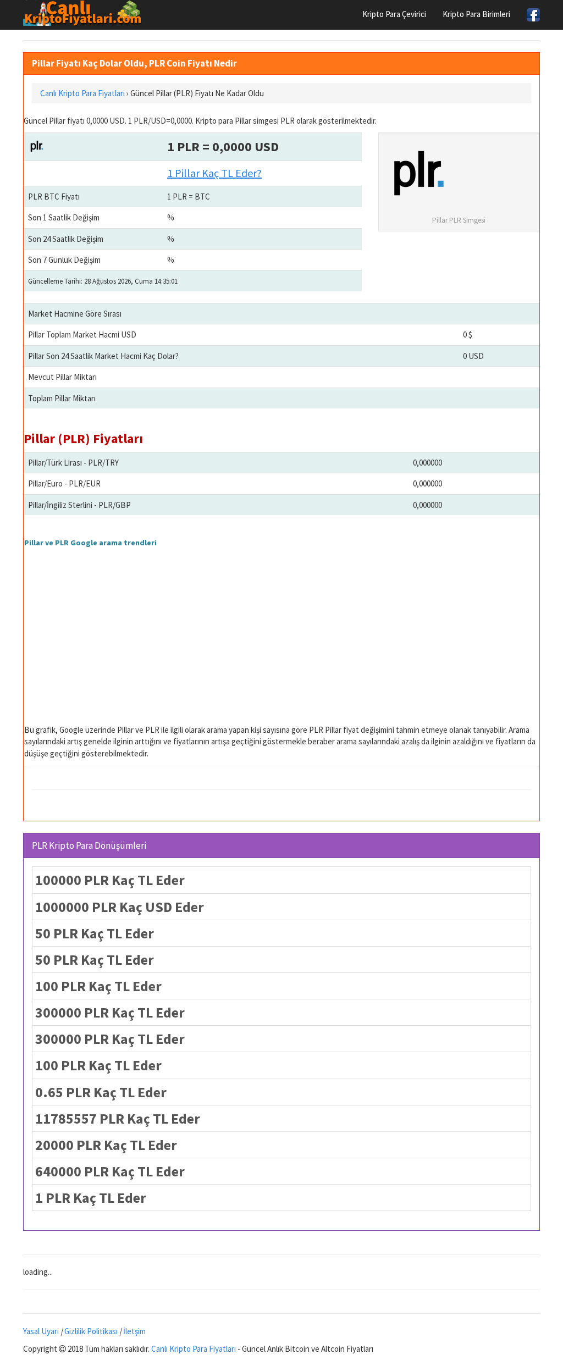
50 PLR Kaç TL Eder (94, 933)
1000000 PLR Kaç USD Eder (119, 907)
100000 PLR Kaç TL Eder (110, 880)
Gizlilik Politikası (91, 1331)
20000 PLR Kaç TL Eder (106, 1145)
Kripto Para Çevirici (394, 14)
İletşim (134, 1331)
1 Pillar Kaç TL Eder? (214, 173)
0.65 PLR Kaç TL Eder (101, 1092)
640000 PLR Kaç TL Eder (110, 1171)
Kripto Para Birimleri (476, 14)
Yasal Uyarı (41, 1331)
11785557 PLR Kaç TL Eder (117, 1118)
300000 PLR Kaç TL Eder (110, 1012)
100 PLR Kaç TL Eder (98, 986)
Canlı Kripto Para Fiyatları (193, 1349)
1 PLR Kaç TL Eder (90, 1197)
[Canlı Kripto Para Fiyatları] (85, 13)
